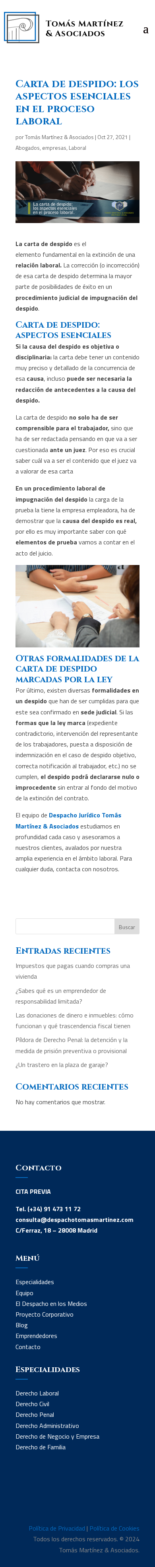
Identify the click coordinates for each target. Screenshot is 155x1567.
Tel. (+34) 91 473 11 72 (48, 1209)
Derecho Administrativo (47, 1425)
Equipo (24, 1293)
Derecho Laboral (37, 1393)
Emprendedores (36, 1335)
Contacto (28, 1346)
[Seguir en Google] (69, 1497)
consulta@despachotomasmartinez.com (74, 1219)
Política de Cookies (114, 1528)
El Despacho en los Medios (51, 1303)
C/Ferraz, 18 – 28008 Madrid (56, 1230)
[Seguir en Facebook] (37, 1497)
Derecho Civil (32, 1404)
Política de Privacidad (57, 1528)
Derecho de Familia (40, 1447)
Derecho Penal (34, 1414)
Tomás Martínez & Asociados (59, 137)
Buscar (127, 927)
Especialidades (34, 1281)
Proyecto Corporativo (44, 1314)
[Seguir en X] (53, 1497)
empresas (54, 147)
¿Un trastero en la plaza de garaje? (61, 1064)
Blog (21, 1325)
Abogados (27, 147)
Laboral (77, 147)
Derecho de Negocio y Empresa (57, 1436)
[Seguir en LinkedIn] (21, 1497)
